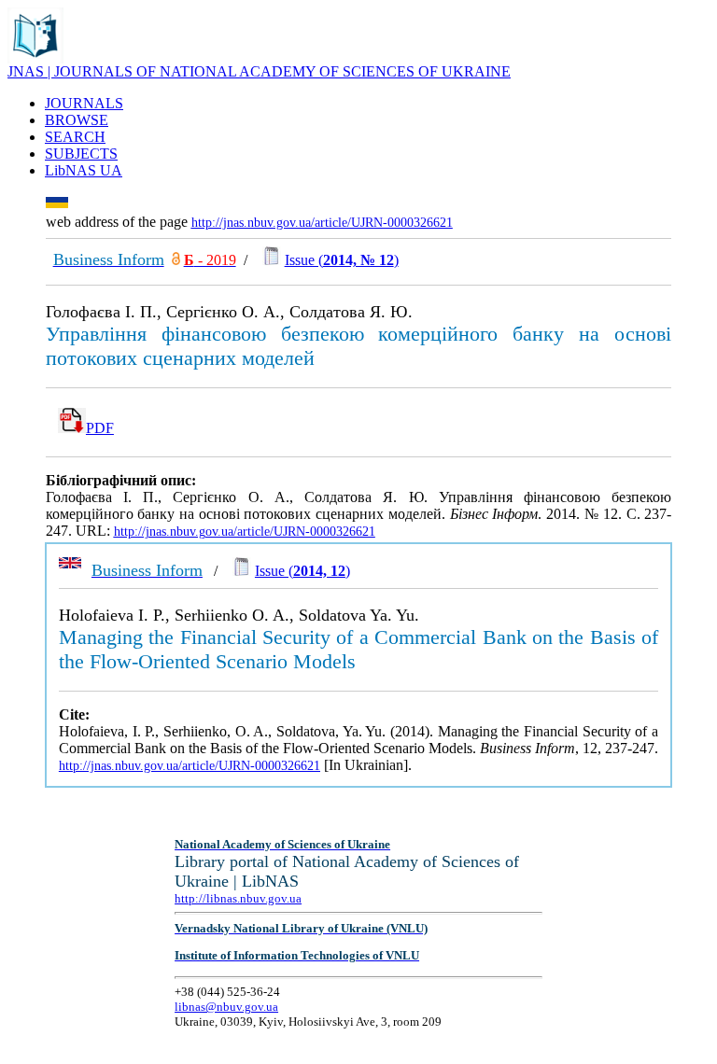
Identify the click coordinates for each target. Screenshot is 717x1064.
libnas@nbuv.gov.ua (226, 1007)
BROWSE (76, 120)
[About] (35, 58)
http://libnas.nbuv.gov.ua (238, 898)
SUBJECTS (81, 153)
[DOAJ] (176, 260)
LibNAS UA (83, 170)
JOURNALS (84, 103)
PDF (100, 428)
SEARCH (75, 137)
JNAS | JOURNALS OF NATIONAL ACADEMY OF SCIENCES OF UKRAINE (259, 71)
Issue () (342, 260)
